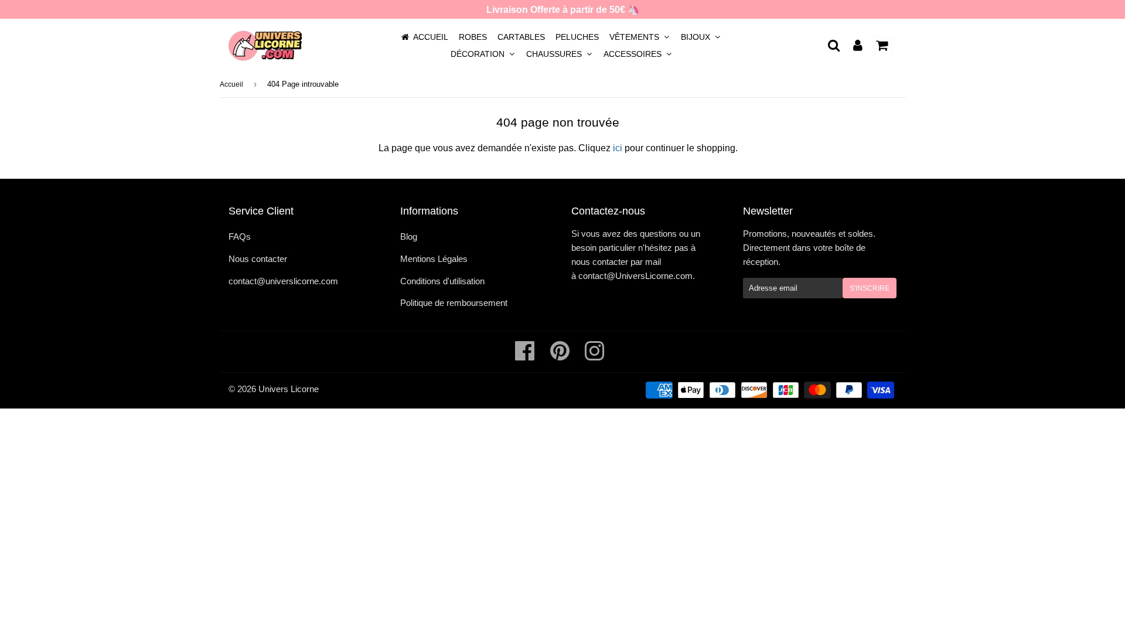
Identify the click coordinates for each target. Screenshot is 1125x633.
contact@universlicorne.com (283, 281)
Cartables (521, 37)
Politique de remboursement (453, 303)
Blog (408, 236)
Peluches (577, 37)
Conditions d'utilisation (442, 281)
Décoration (479, 54)
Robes (473, 37)
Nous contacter (258, 259)
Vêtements (635, 37)
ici (617, 148)
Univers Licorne (288, 389)
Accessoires (634, 54)
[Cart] (883, 44)
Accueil (430, 37)
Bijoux (696, 37)
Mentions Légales (434, 259)
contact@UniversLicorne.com (635, 276)
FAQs (240, 236)
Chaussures (555, 54)
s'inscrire (869, 288)
